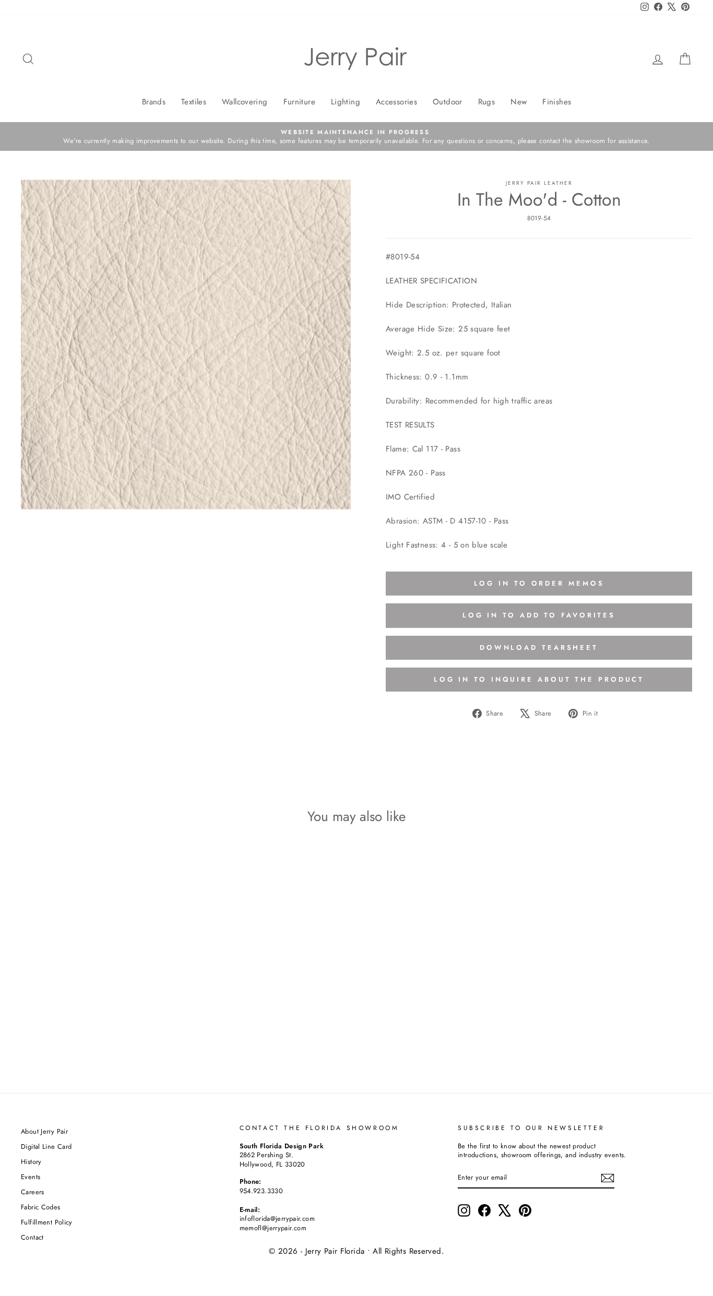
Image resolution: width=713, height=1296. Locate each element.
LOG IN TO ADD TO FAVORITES (538, 615)
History (31, 1162)
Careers (32, 1192)
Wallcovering (245, 102)
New (518, 102)
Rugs (486, 102)
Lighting (345, 102)
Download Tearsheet (539, 647)
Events (30, 1177)
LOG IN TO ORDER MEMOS (539, 583)
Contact (32, 1237)
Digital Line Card (46, 1146)
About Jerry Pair (44, 1131)
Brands (153, 102)
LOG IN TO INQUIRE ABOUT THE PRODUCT (539, 679)
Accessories (396, 102)
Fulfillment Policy (47, 1222)
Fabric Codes (41, 1207)
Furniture (299, 102)
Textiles (193, 102)
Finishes (556, 102)
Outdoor (447, 102)
